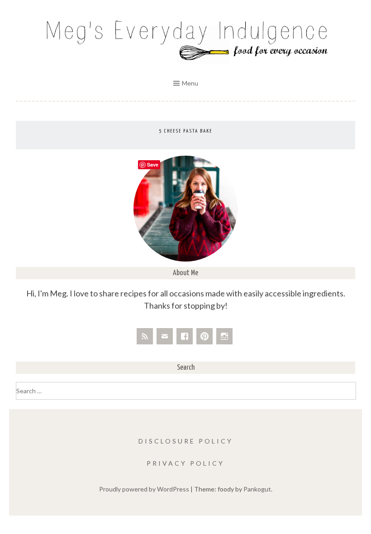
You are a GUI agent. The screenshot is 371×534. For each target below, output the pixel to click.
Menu (190, 83)
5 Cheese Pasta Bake (185, 131)
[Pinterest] (204, 336)
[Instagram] (224, 336)
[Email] (165, 336)
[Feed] (145, 336)
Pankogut (257, 489)
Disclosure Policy (185, 441)
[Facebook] (184, 336)
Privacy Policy (185, 463)
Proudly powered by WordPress (144, 489)
